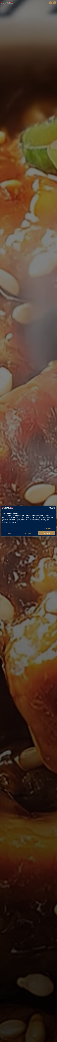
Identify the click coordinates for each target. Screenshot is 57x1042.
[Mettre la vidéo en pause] (2, 1039)
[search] (50, 2)
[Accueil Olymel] (7, 2)
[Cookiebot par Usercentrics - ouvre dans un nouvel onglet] (48, 508)
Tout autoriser (46, 533)
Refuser (10, 533)
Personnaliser (27, 533)
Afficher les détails (47, 528)
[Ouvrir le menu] (54, 2)
